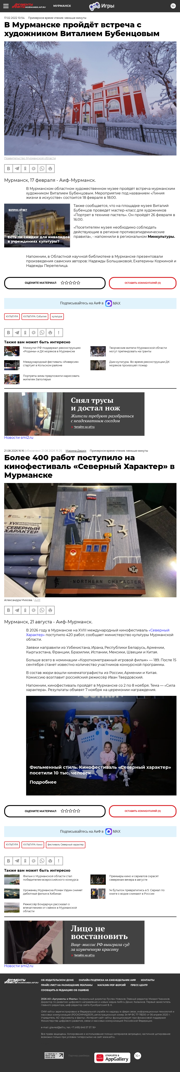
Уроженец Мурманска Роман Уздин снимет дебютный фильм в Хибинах (53, 892)
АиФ (37, 600)
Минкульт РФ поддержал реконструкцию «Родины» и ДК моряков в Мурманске (52, 349)
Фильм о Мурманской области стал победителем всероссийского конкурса (50, 878)
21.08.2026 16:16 (14, 450)
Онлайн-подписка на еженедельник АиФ (107, 980)
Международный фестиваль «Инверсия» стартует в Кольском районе (51, 363)
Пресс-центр (139, 985)
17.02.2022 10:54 (14, 17)
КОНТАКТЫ (147, 980)
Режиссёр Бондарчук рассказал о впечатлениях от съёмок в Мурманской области (50, 908)
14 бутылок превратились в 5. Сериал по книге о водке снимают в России (137, 892)
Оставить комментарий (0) (143, 283)
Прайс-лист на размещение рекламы (66, 985)
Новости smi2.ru (18, 438)
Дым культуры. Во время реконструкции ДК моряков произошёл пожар (139, 363)
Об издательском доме (57, 980)
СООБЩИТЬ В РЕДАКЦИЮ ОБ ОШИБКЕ (65, 990)
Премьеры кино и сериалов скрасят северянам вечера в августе (134, 878)
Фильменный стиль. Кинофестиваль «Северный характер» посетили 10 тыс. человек (100, 770)
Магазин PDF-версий (111, 985)
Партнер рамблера (78, 1055)
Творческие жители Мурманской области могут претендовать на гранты (138, 349)
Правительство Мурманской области (30, 158)
